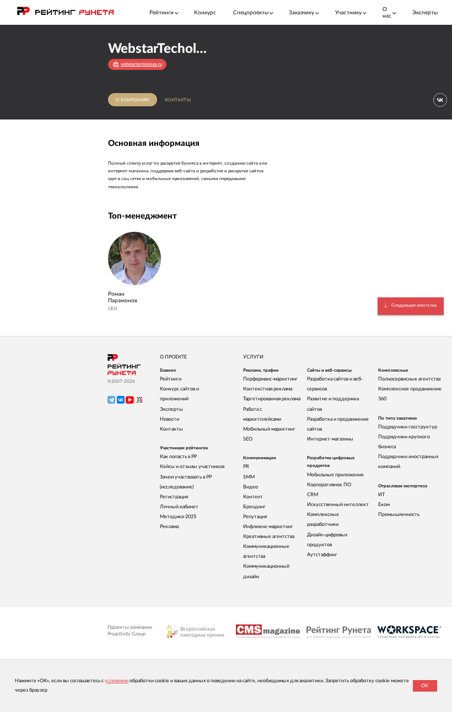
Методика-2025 (178, 516)
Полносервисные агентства (409, 379)
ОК (424, 685)
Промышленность (398, 514)
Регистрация (174, 496)
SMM (249, 477)
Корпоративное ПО (329, 484)
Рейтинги (170, 379)
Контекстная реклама (267, 389)
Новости (169, 419)
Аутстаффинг (322, 554)
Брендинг (254, 506)
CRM (312, 494)
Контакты (178, 99)
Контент (253, 496)
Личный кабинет (179, 506)
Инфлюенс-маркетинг (268, 526)
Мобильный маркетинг (269, 429)
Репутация (255, 516)
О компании (132, 99)
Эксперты (425, 12)
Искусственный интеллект (338, 504)
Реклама (169, 526)
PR (246, 466)
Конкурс (205, 12)
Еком (384, 504)
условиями (116, 680)
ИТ (381, 494)
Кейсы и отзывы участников (192, 466)
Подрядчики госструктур (407, 427)
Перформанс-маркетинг (270, 379)
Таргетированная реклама (271, 398)
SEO (247, 439)
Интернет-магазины (330, 439)
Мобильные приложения (335, 474)
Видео (250, 487)
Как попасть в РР (178, 456)
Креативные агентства (268, 536)
